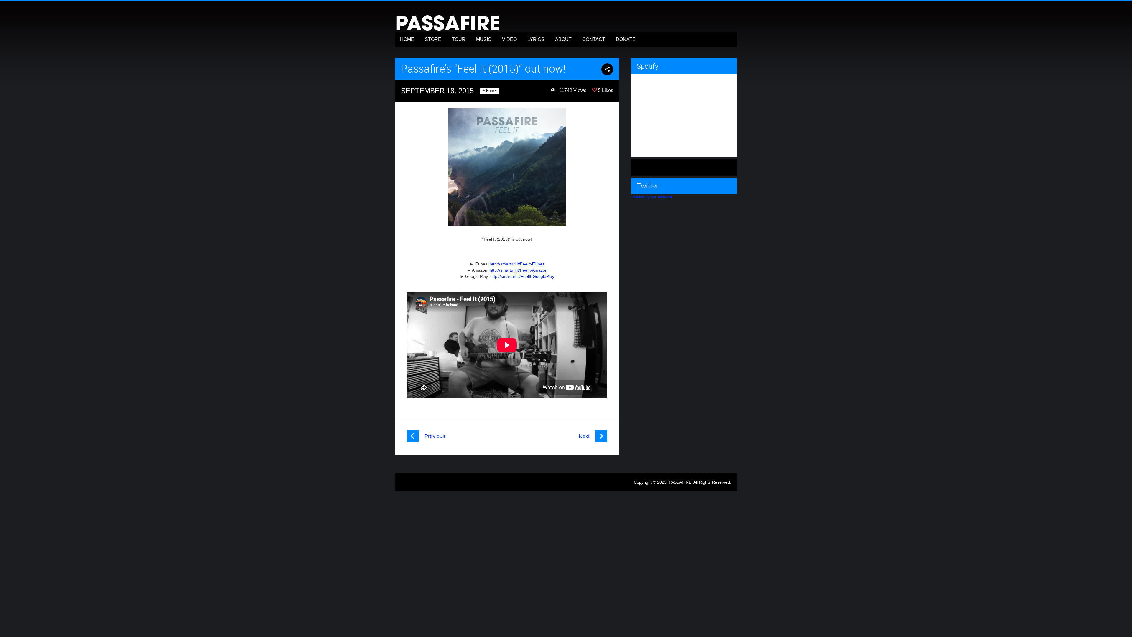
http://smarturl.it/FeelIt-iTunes (517, 264)
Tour (458, 39)
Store (433, 39)
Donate (626, 39)
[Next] (601, 440)
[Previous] (413, 440)
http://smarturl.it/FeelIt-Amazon (518, 270)
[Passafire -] (448, 30)
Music (483, 39)
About (563, 39)
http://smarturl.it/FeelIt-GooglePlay (522, 276)
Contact (593, 39)
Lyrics (535, 39)
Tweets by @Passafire (651, 197)
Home (407, 39)
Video (509, 39)
